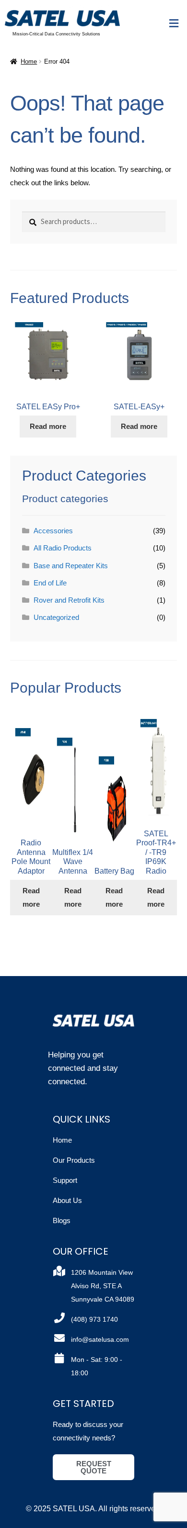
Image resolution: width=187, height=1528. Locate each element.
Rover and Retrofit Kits (69, 600)
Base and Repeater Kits (71, 566)
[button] (174, 24)
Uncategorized (56, 617)
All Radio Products (63, 548)
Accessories (53, 531)
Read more (48, 426)
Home (29, 61)
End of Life (50, 583)
